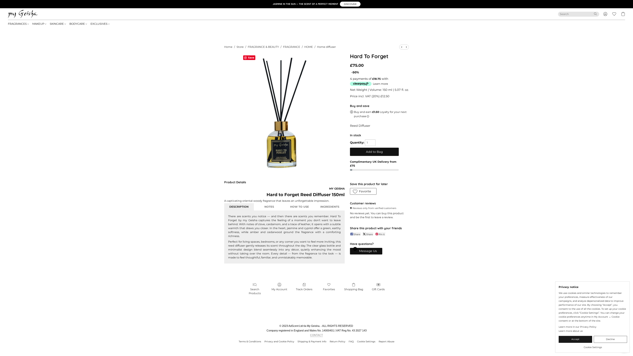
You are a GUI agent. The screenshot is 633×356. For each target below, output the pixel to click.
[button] (350, 4)
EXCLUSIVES (99, 23)
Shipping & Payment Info (312, 341)
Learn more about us (571, 330)
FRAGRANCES (17, 23)
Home (228, 46)
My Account (279, 289)
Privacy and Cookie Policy (279, 341)
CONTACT (316, 335)
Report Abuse (386, 341)
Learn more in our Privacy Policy (577, 326)
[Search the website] (595, 14)
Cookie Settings (366, 341)
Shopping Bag (353, 289)
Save (251, 57)
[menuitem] (401, 47)
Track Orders (304, 289)
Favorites (329, 289)
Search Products (255, 291)
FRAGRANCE (291, 46)
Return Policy (337, 341)
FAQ (351, 341)
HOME (308, 46)
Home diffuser (326, 46)
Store (240, 46)
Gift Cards (378, 289)
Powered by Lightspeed (316, 347)
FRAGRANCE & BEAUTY (263, 46)
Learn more (380, 83)
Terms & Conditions (250, 341)
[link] (593, 346)
